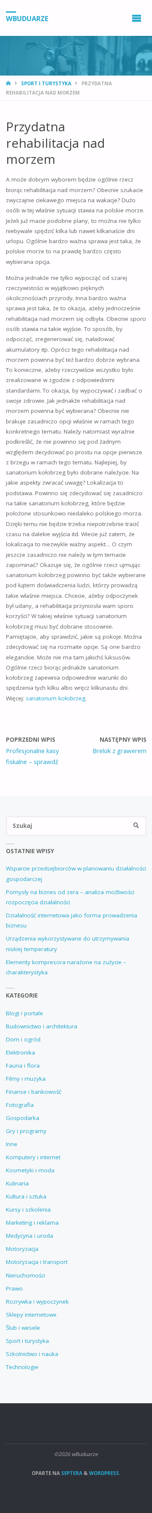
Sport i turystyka (46, 83)
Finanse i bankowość (33, 1091)
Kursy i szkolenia (28, 1209)
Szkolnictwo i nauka (32, 1354)
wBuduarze (27, 18)
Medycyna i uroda (29, 1235)
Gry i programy (26, 1131)
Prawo (14, 1288)
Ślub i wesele (23, 1327)
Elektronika (20, 1052)
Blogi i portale (24, 1013)
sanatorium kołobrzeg (55, 698)
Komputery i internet (33, 1157)
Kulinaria (17, 1183)
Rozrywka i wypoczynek (37, 1301)
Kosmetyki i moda (30, 1170)
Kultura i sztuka (26, 1196)
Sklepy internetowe (31, 1314)
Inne (11, 1144)
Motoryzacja (22, 1249)
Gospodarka (22, 1118)
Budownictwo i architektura (41, 1026)
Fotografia (20, 1105)
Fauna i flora (23, 1065)
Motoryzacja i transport (37, 1262)
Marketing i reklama (32, 1222)
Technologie (22, 1367)
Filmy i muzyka (26, 1078)
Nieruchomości (25, 1275)
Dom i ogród (23, 1039)
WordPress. (104, 1473)
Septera (71, 1473)
